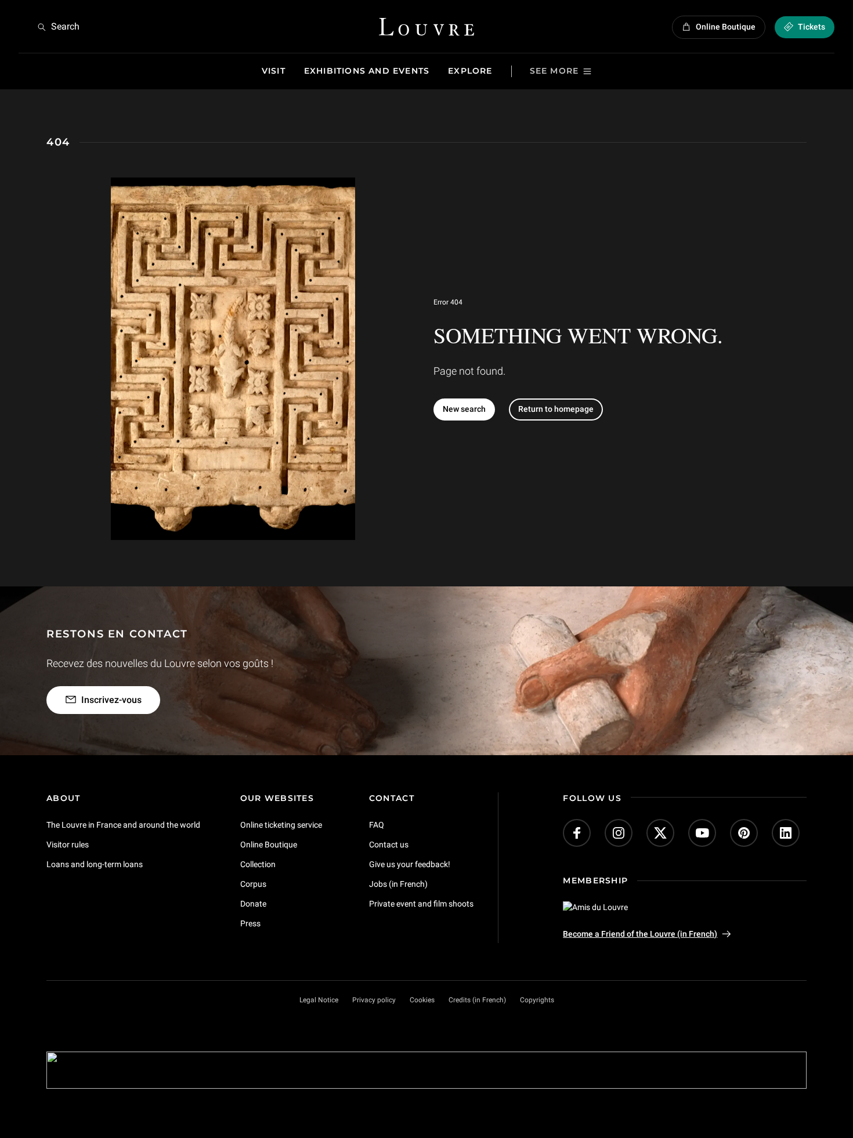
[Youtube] (702, 833)
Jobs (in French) (398, 884)
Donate (253, 903)
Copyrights (537, 1000)
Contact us (389, 844)
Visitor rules (67, 844)
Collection (258, 864)
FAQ (376, 824)
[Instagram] (618, 833)
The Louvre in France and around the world (123, 824)
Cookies (422, 1000)
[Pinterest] (744, 833)
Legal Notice (318, 1000)
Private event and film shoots (421, 903)
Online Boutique (268, 844)
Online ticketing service (281, 824)
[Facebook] (577, 833)
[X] (660, 833)
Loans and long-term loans (94, 864)
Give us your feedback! (409, 864)
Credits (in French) (477, 1000)
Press (250, 923)
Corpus (253, 884)
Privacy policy (374, 1000)
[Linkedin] (786, 833)
